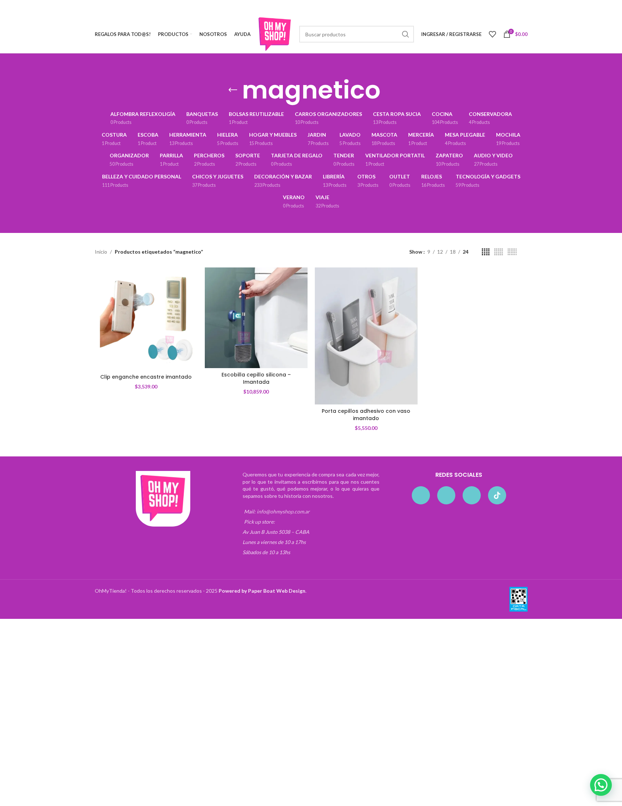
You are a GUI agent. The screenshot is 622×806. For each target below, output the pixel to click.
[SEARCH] (405, 34)
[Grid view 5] (498, 252)
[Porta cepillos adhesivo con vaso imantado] (366, 335)
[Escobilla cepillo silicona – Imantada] (256, 317)
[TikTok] (497, 495)
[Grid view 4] (485, 252)
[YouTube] (472, 495)
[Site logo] (275, 34)
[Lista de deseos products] (492, 34)
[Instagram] (446, 495)
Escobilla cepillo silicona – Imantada (256, 378)
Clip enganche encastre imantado (146, 376)
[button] (601, 785)
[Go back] (233, 90)
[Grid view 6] (512, 252)
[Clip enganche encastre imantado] (146, 318)
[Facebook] (421, 495)
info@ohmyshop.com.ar (283, 511)
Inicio (101, 252)
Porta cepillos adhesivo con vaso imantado (366, 414)
